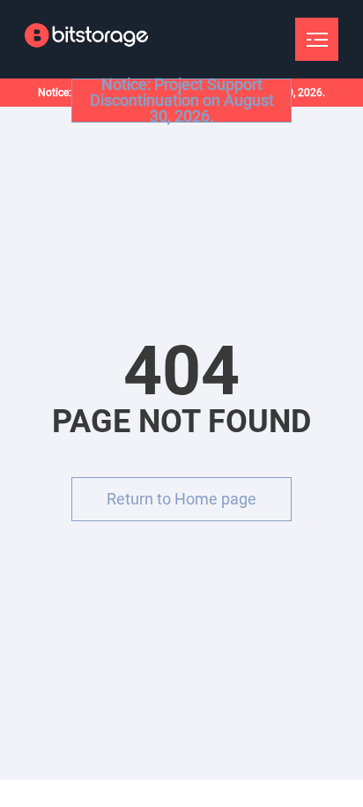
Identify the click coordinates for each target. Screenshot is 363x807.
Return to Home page (181, 498)
